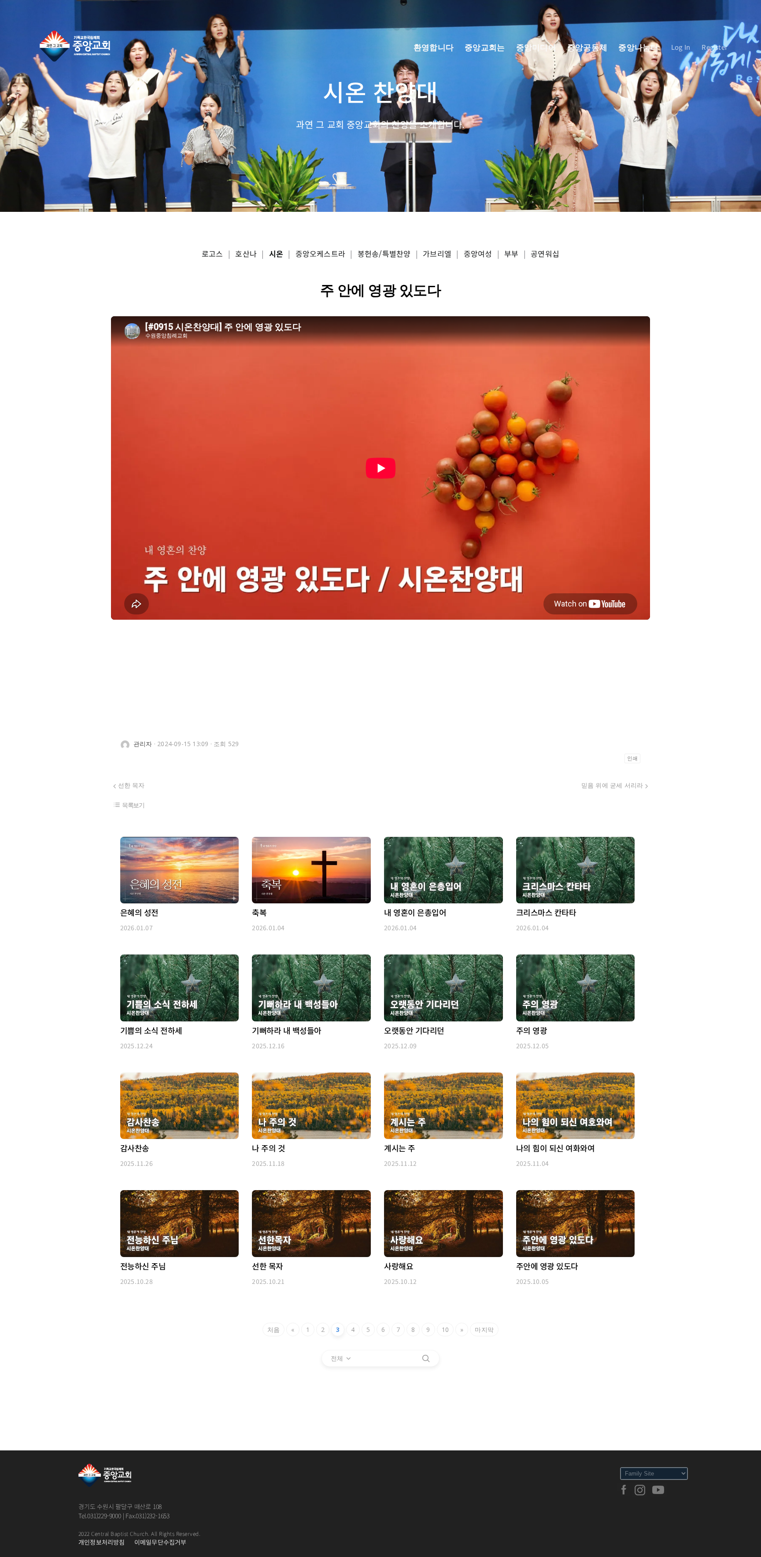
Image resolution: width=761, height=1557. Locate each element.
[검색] (425, 1358)
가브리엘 (437, 253)
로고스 (212, 253)
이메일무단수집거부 (160, 1542)
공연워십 (545, 253)
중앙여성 (478, 253)
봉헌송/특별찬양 (384, 253)
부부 (511, 253)
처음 (273, 1329)
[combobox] (341, 1358)
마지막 (484, 1329)
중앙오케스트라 (320, 253)
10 (445, 1329)
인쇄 (632, 758)
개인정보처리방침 (101, 1542)
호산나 (246, 253)
